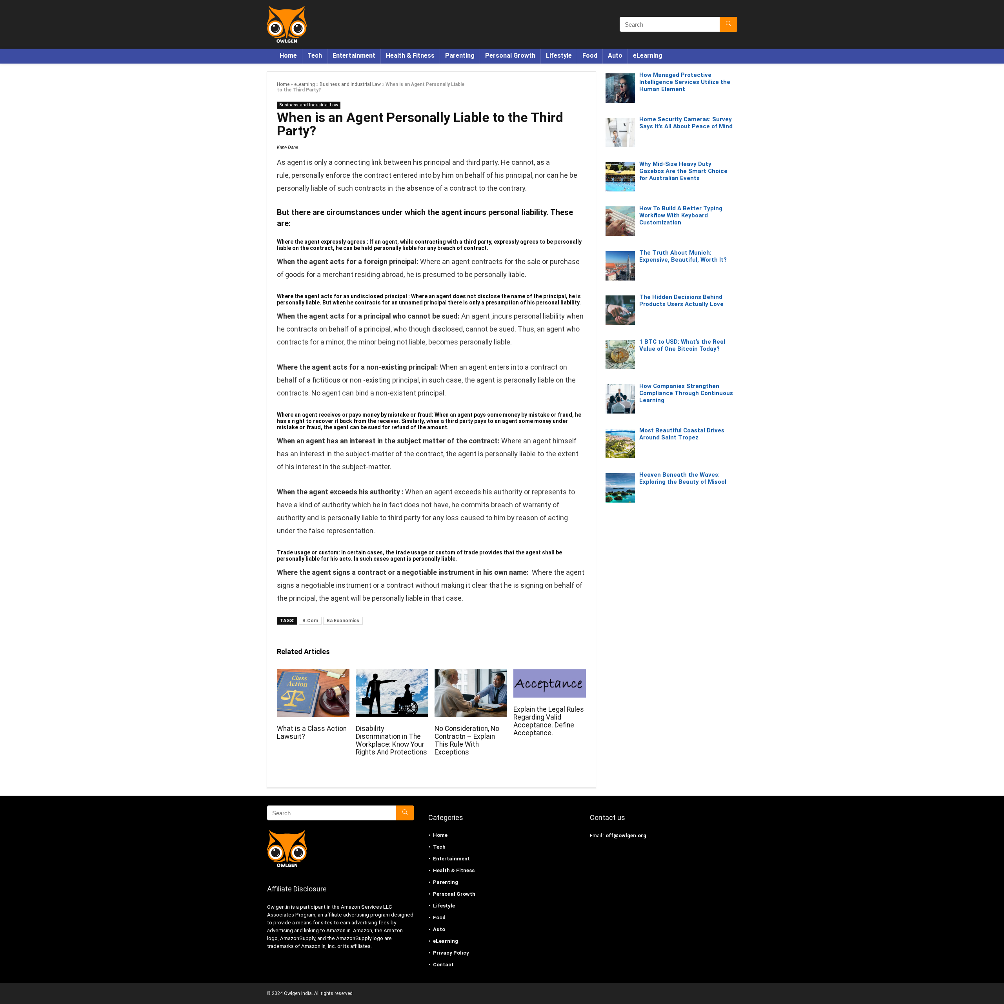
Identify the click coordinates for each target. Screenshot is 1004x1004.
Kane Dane (287, 147)
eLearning (647, 55)
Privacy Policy (451, 953)
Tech (314, 55)
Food (589, 55)
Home (288, 55)
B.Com (310, 620)
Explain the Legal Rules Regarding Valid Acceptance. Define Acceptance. (548, 721)
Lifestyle (559, 55)
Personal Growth (510, 55)
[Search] (728, 24)
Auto (615, 55)
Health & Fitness (410, 55)
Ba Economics (343, 620)
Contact (443, 965)
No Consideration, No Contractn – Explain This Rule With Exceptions (467, 740)
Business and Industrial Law (350, 84)
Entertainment (354, 55)
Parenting (460, 55)
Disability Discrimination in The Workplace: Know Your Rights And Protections (391, 740)
